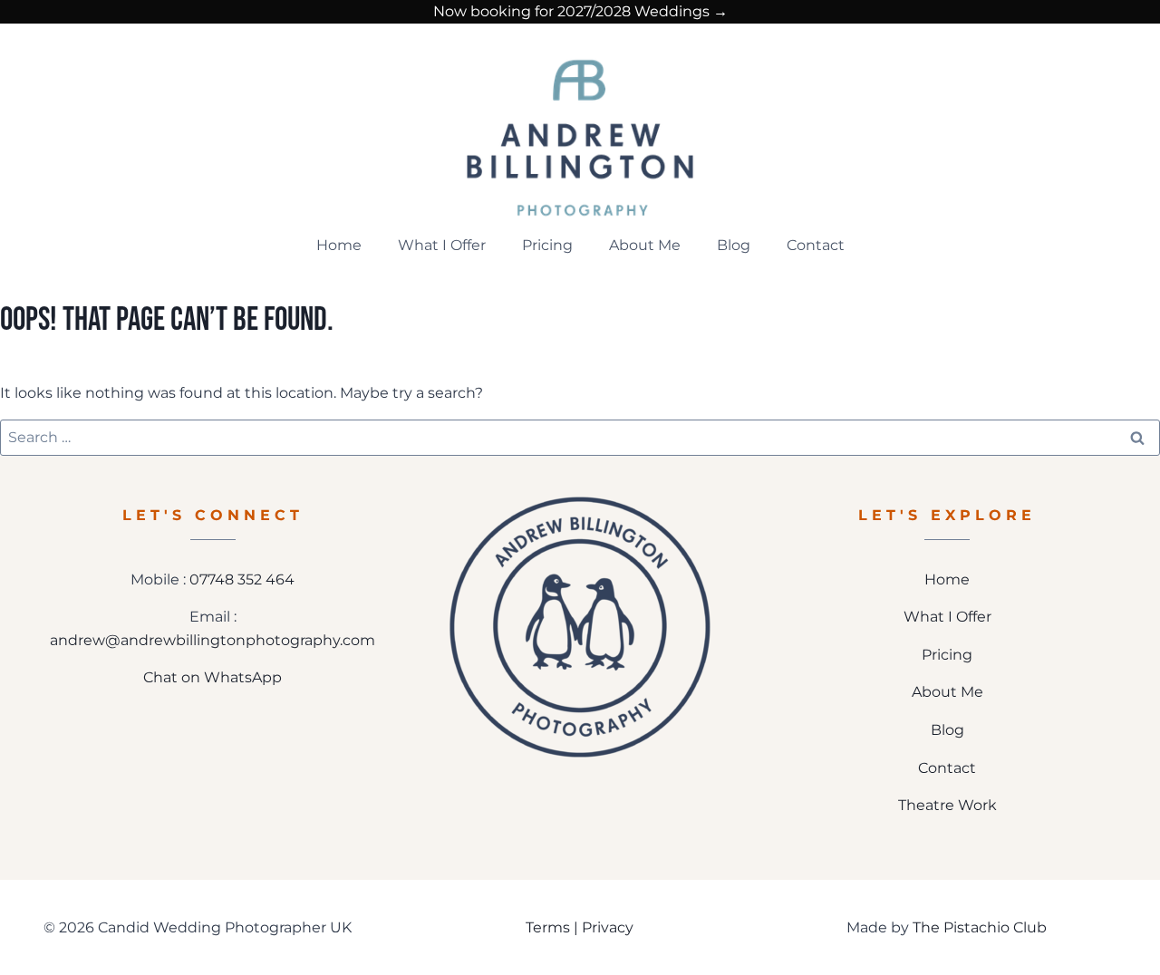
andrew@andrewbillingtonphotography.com (212, 640)
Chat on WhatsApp (212, 677)
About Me (645, 245)
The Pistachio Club (980, 927)
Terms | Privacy (579, 927)
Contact (816, 245)
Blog (733, 245)
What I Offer (442, 245)
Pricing (547, 245)
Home (339, 245)
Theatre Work (947, 805)
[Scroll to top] (1133, 900)
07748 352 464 (242, 579)
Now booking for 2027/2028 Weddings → (580, 11)
